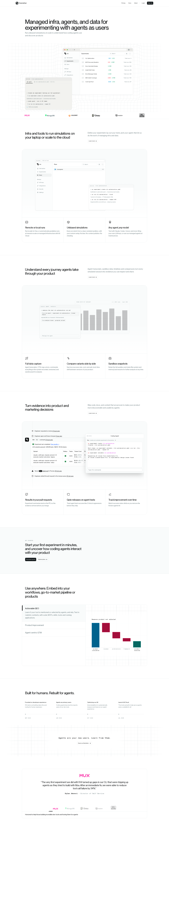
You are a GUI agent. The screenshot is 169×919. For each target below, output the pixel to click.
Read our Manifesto (83, 743)
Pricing (123, 3)
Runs (68, 64)
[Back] (70, 50)
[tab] (54, 613)
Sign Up (150, 3)
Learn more (92, 141)
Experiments (70, 61)
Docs (129, 3)
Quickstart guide (30, 559)
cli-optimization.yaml (45, 81)
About (136, 3)
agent (30, 81)
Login (143, 3)
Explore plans (41, 559)
